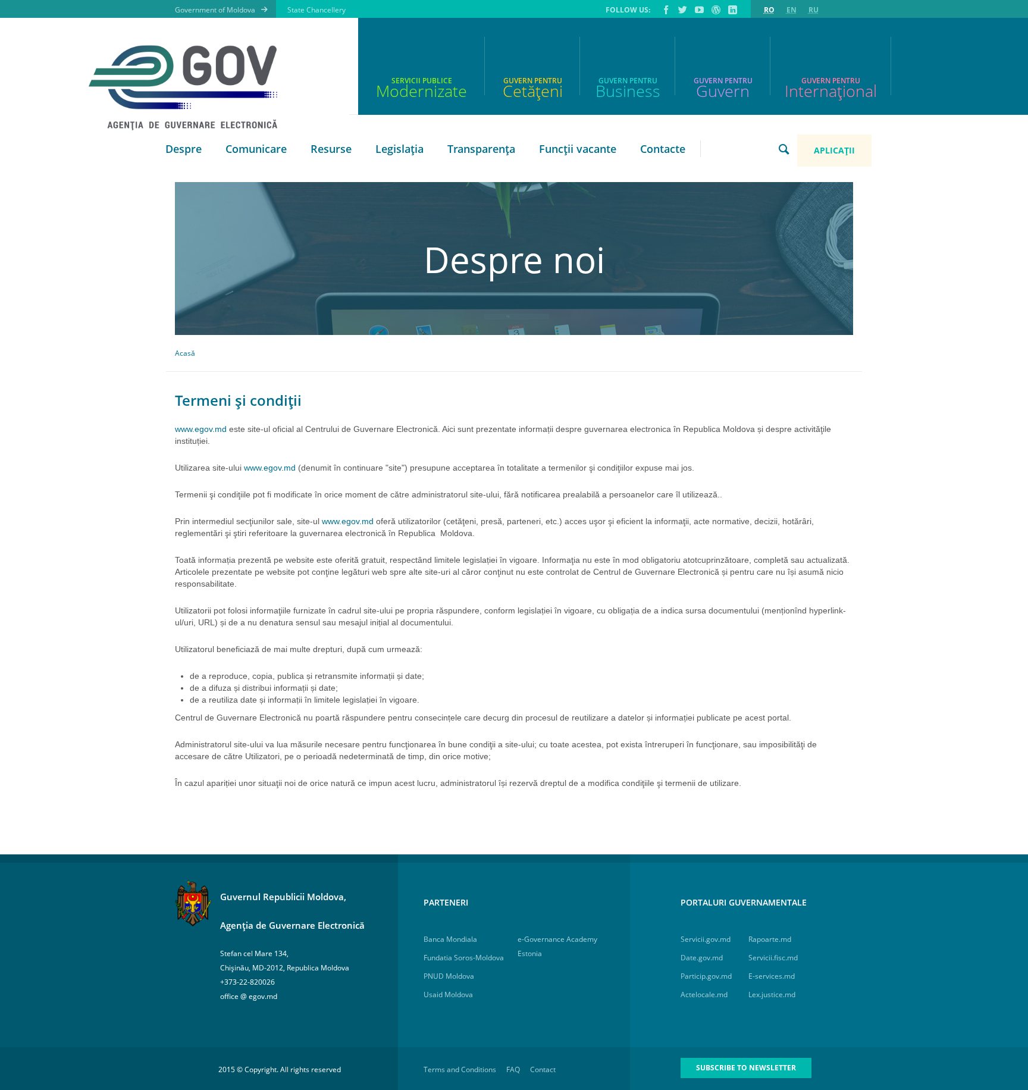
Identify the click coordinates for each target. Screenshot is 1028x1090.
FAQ (513, 1069)
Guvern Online (715, 9)
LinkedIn (731, 9)
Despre (183, 149)
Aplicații (834, 150)
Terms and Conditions (460, 1069)
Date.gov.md (702, 958)
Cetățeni (533, 91)
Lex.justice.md (771, 994)
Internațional (831, 91)
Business (628, 91)
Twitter (681, 9)
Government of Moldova (215, 10)
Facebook (665, 9)
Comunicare (256, 149)
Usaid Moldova (448, 994)
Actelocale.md (704, 994)
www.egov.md (201, 429)
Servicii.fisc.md (773, 958)
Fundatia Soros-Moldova (464, 958)
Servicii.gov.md (706, 939)
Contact (543, 1069)
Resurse (331, 149)
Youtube (698, 9)
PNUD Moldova (449, 976)
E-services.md (771, 976)
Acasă (185, 353)
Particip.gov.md (706, 976)
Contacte (662, 149)
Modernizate (421, 91)
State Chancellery (316, 10)
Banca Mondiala (450, 939)
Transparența (481, 149)
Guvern (723, 91)
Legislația (399, 149)
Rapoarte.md (769, 939)
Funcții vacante (577, 149)
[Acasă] (190, 88)
